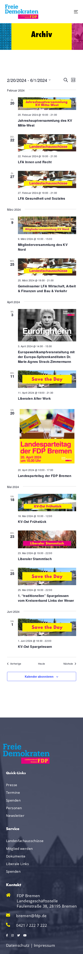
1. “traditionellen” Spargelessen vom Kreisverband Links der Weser (46, 598)
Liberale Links (17, 863)
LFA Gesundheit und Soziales (41, 198)
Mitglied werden (19, 848)
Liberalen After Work (34, 398)
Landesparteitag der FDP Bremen (44, 475)
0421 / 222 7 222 (31, 925)
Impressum (44, 945)
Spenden (13, 800)
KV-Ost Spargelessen (35, 646)
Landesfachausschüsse (25, 840)
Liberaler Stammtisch (35, 558)
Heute (41, 663)
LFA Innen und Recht (35, 162)
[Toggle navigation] (66, 11)
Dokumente (16, 856)
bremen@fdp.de (31, 915)
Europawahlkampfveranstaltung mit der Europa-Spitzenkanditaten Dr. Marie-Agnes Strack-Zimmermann (46, 357)
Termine (13, 792)
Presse (11, 785)
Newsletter (15, 815)
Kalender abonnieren (39, 676)
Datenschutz (18, 945)
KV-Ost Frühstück (32, 521)
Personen (14, 808)
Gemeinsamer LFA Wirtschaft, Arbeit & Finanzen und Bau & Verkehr (47, 288)
